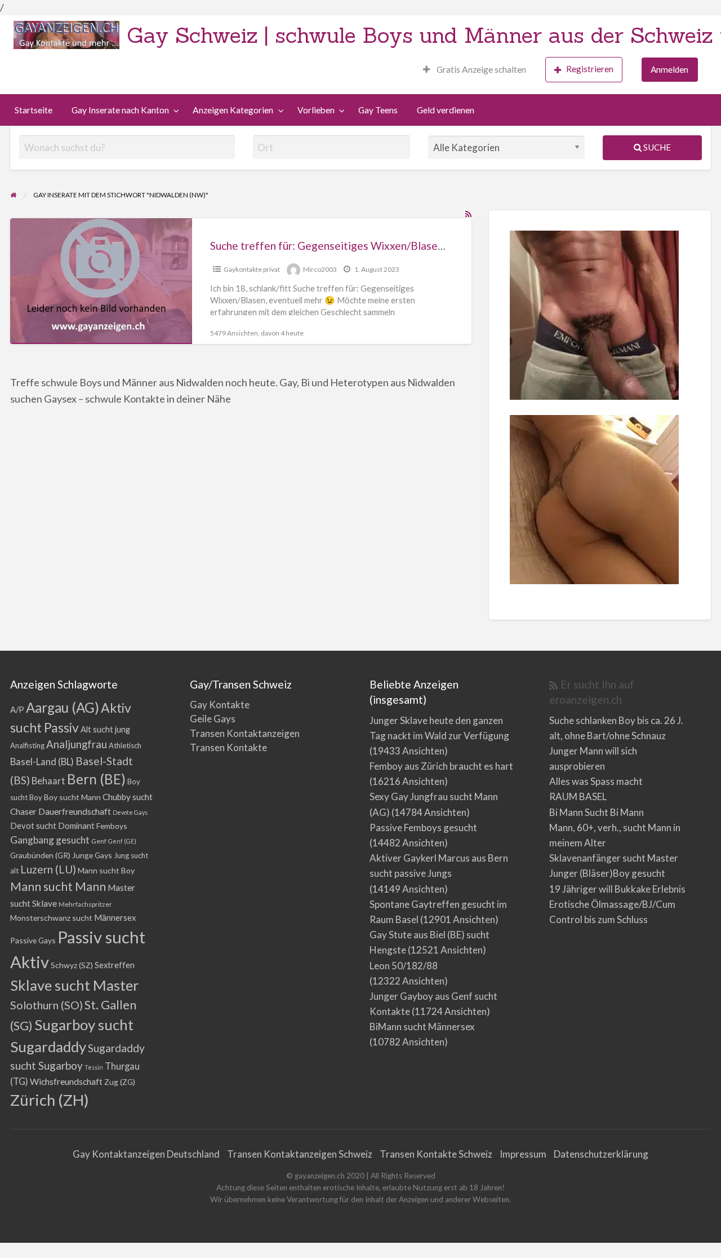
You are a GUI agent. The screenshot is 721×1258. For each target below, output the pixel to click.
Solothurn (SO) (46, 1005)
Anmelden (669, 69)
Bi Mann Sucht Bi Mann (596, 812)
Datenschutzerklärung (601, 1154)
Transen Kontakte (228, 747)
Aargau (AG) (62, 707)
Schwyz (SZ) (72, 965)
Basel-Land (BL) (42, 761)
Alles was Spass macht (596, 781)
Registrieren (589, 69)
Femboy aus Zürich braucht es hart (441, 766)
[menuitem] (474, 69)
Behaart (48, 781)
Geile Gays (212, 719)
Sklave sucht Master (74, 985)
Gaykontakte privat (252, 269)
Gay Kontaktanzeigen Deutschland (146, 1154)
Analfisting (27, 745)
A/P (17, 709)
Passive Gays (33, 940)
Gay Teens (378, 110)
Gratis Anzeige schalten (480, 69)
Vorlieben (316, 110)
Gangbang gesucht (50, 840)
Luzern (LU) (48, 869)
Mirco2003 (320, 269)
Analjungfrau (76, 744)
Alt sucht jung (105, 729)
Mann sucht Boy (106, 870)
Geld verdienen (445, 110)
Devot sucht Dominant (52, 826)
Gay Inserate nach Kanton (120, 110)
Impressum (523, 1154)
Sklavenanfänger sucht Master (613, 858)
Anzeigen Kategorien (233, 110)
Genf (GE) (122, 841)
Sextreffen (115, 965)
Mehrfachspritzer (85, 904)
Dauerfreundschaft (74, 811)
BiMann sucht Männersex (422, 1026)
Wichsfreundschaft (66, 1081)
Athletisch (125, 745)
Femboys (111, 826)
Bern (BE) (96, 779)
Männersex (115, 917)
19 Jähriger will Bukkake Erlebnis (617, 889)
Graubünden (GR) (40, 855)
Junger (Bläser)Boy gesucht (607, 873)
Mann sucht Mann (58, 886)
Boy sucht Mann (72, 797)
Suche (656, 147)
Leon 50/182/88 (404, 966)
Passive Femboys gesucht (423, 827)
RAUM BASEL (578, 796)
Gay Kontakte (220, 704)
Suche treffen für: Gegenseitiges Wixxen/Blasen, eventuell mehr (365, 245)
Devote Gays (130, 812)
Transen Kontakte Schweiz (436, 1154)
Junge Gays (92, 855)
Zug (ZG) (119, 1082)
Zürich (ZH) (49, 1100)
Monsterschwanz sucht (51, 917)
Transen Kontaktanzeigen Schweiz (299, 1154)
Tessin (93, 1067)
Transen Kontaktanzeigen (245, 733)
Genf (98, 841)
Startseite (33, 110)
